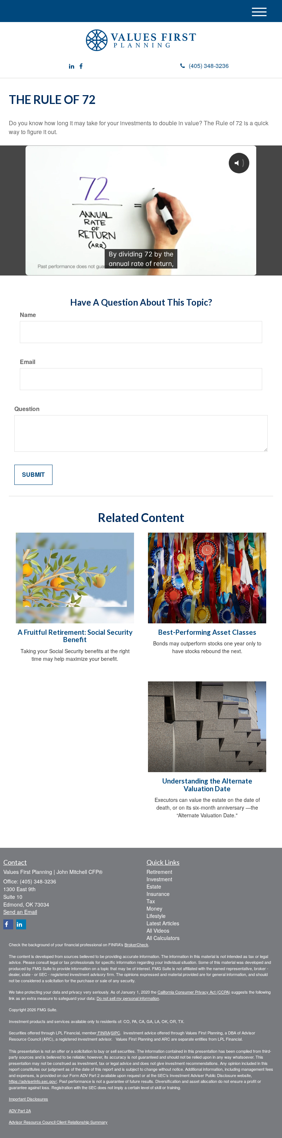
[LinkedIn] (71, 66)
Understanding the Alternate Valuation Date (207, 785)
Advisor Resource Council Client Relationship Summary (58, 1122)
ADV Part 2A (20, 1110)
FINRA (103, 1033)
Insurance (158, 893)
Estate (154, 886)
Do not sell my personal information (128, 998)
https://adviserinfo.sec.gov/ (33, 1081)
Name (28, 315)
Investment (159, 879)
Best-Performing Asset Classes (207, 632)
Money (154, 908)
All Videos (158, 930)
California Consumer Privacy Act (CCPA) (194, 992)
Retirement (159, 871)
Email (27, 362)
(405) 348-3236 (209, 65)
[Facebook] (81, 66)
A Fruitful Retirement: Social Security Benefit (75, 636)
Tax (151, 901)
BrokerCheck (136, 944)
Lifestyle (156, 915)
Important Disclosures (28, 1099)
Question (27, 409)
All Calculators (163, 937)
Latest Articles (163, 923)
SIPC (115, 1033)
